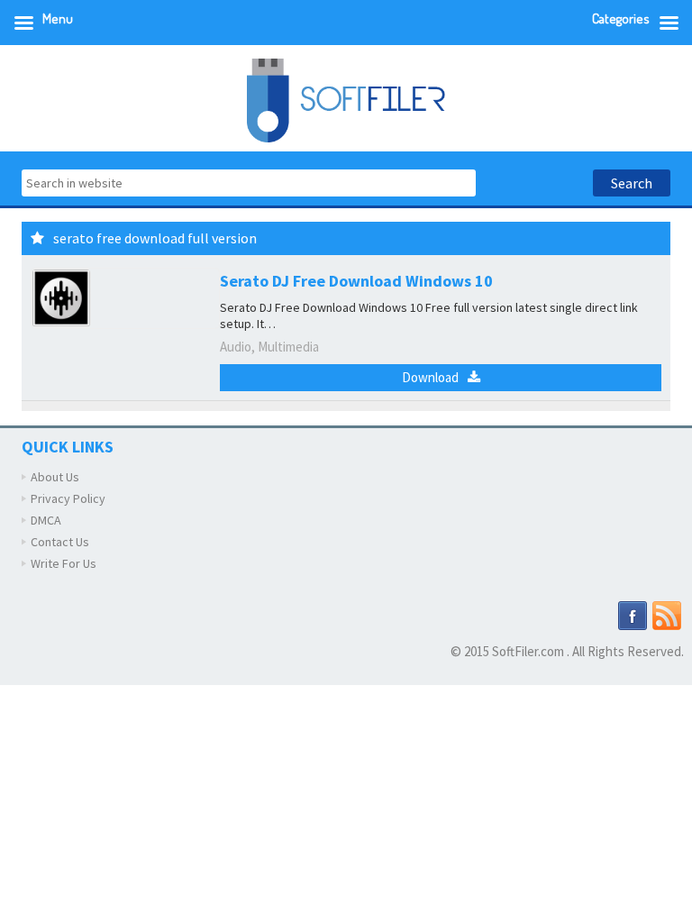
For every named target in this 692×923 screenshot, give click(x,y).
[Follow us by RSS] (666, 615)
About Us (55, 477)
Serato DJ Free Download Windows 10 (356, 280)
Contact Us (60, 542)
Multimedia (288, 346)
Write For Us (63, 563)
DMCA (46, 520)
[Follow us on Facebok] (632, 615)
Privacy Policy (68, 498)
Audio (235, 346)
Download (430, 377)
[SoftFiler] (346, 98)
